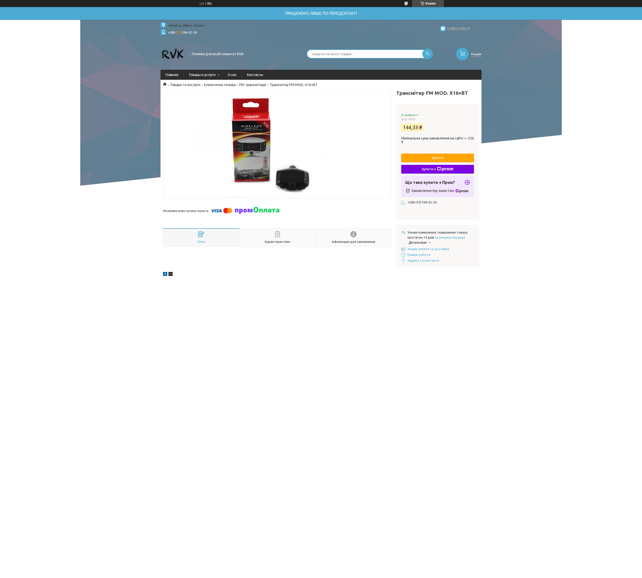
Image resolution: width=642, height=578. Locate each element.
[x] (171, 275)
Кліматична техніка (220, 85)
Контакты (255, 75)
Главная (172, 75)
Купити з (429, 169)
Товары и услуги (202, 75)
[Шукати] (427, 54)
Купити (437, 158)
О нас (232, 75)
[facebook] (165, 275)
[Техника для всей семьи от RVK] (173, 53)
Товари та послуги (185, 85)
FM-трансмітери (252, 85)
